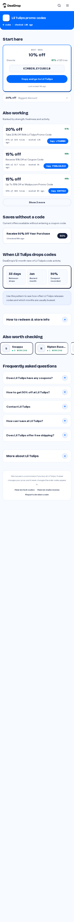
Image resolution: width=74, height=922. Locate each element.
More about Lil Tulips (36, 456)
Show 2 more (37, 202)
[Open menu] (67, 5)
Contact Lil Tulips (36, 407)
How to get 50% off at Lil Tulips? (36, 392)
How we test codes (25, 489)
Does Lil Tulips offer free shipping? (36, 435)
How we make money (48, 489)
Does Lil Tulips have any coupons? (36, 378)
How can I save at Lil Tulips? (36, 421)
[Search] (59, 5)
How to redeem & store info (36, 320)
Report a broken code (37, 494)
